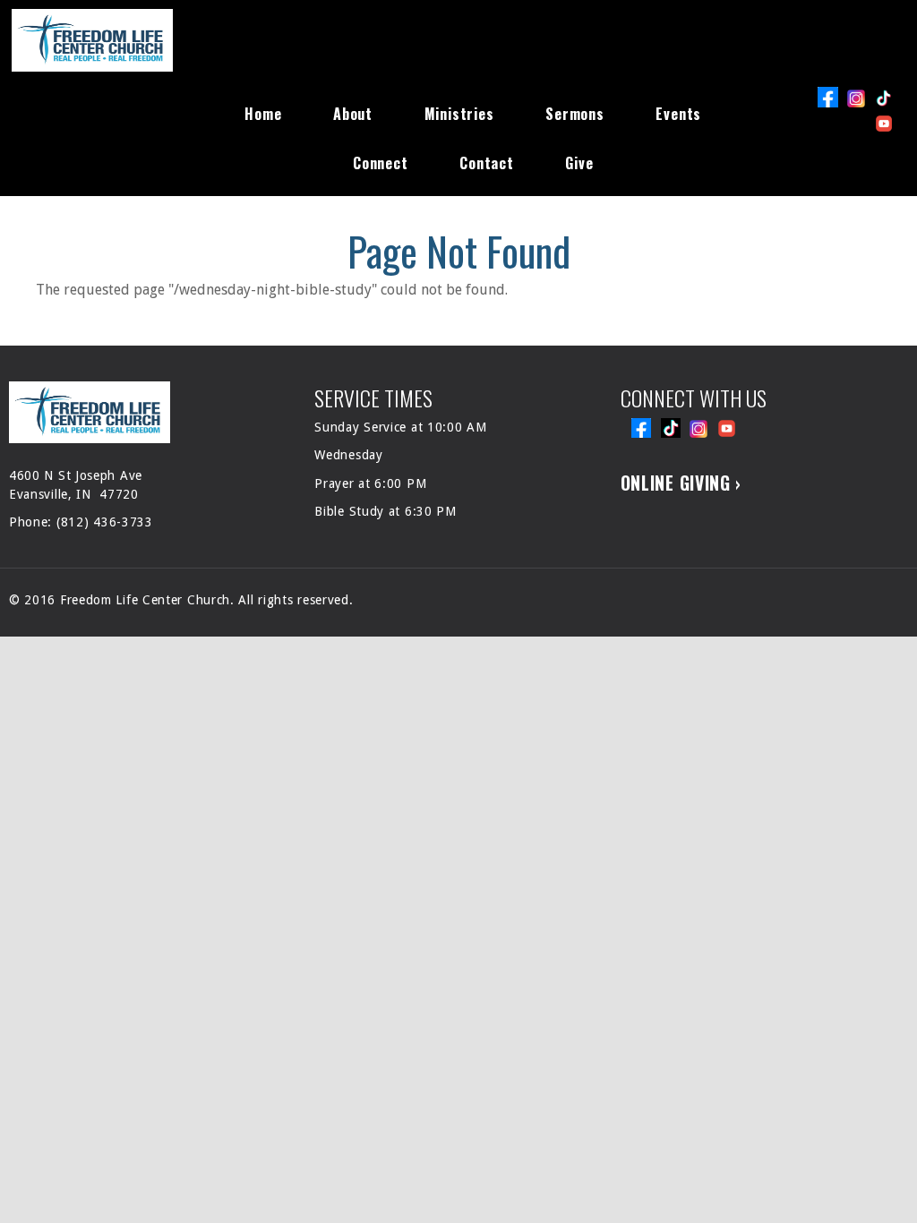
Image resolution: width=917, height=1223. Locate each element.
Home (262, 113)
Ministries (459, 113)
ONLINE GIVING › (681, 483)
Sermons (574, 113)
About (353, 113)
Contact (486, 163)
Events (678, 113)
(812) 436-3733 (104, 522)
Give (579, 163)
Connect (380, 163)
